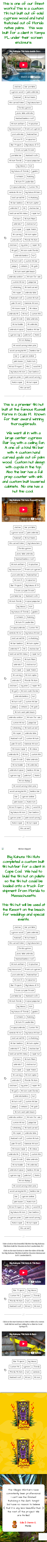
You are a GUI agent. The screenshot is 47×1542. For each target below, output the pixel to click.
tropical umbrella (18, 187)
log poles (24, 245)
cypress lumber (28, 356)
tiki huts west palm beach (25, 271)
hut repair (17, 229)
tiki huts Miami (30, 218)
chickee (17, 86)
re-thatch (19, 176)
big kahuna (21, 166)
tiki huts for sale (33, 276)
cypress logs (15, 335)
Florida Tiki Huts (31, 240)
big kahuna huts (15, 129)
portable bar (16, 155)
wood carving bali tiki (18, 350)
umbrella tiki (13, 313)
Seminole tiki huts (31, 303)
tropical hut (30, 139)
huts (30, 166)
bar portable (30, 86)
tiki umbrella (32, 324)
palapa (14, 266)
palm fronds (17, 319)
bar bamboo (34, 371)
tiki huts (37, 1306)
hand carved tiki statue (19, 213)
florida (36, 1295)
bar (16, 356)
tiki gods (34, 266)
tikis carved (25, 387)
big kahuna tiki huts (18, 371)
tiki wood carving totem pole (24, 345)
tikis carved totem (16, 102)
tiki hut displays (24, 340)
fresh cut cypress (32, 129)
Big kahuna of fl (32, 145)
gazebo (35, 171)
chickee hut (31, 224)
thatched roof (16, 298)
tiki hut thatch (30, 97)
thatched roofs (32, 155)
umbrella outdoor (16, 276)
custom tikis (36, 313)
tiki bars (17, 218)
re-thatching (32, 197)
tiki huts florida (15, 160)
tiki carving (17, 234)
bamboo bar (35, 350)
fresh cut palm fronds (25, 150)
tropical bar (33, 123)
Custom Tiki (33, 187)
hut (33, 255)
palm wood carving (32, 377)
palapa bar (32, 282)
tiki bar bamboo (16, 203)
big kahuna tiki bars (32, 192)
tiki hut (24, 313)
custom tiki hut (18, 282)
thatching (30, 176)
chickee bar (34, 208)
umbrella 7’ (18, 224)
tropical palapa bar (32, 160)
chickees (13, 245)
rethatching (16, 287)
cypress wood (17, 92)
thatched (17, 97)
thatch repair (17, 382)
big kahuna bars (34, 102)
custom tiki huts (32, 298)
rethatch (24, 266)
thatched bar (32, 134)
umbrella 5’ (14, 208)
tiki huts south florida (29, 250)
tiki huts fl (18, 139)
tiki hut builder (18, 324)
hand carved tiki (18, 197)
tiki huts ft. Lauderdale (25, 181)
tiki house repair (19, 308)
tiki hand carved (31, 287)
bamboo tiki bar (33, 329)
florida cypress (24, 108)
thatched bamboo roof (25, 118)
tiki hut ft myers (15, 366)
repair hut (36, 213)
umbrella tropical (16, 329)
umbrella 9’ (16, 240)
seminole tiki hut (15, 192)
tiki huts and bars (18, 123)
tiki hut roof (17, 261)
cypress (26, 1295)
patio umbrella (32, 92)
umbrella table (30, 292)
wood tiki (36, 366)
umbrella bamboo (21, 255)
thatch (37, 335)
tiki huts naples (31, 234)
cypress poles (15, 377)
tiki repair (17, 292)
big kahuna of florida (20, 171)
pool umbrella (17, 134)
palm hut (27, 335)
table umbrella (32, 319)
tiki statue (33, 308)
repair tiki (36, 245)
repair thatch (31, 229)
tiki (24, 208)
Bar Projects (16, 145)
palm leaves (18, 361)
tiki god (14, 250)
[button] (43, 1508)
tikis (27, 366)
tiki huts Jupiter (33, 203)
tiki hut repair (32, 382)
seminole (36, 1301)
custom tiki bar (32, 261)
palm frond (15, 303)
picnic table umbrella (25, 113)
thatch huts (31, 361)
